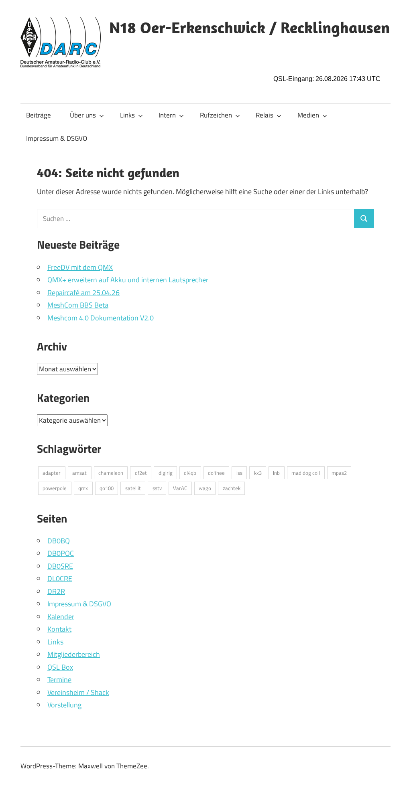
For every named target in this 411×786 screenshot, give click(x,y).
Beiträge (38, 115)
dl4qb (190, 473)
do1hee (216, 473)
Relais (264, 115)
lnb (276, 473)
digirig (166, 473)
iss (239, 473)
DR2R (56, 591)
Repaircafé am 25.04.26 (83, 292)
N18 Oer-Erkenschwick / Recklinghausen (249, 27)
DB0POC (60, 553)
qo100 (107, 488)
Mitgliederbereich (73, 654)
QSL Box (60, 667)
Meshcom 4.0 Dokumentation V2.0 (100, 317)
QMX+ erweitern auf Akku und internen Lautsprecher (127, 279)
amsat (79, 473)
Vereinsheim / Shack (78, 692)
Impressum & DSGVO (56, 138)
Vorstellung (64, 704)
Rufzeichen (216, 115)
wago (205, 488)
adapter (52, 473)
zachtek (231, 488)
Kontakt (59, 629)
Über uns (83, 115)
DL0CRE (59, 578)
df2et (141, 473)
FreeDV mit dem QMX (80, 267)
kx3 (258, 473)
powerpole (55, 488)
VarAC (180, 488)
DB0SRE (60, 566)
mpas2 (339, 473)
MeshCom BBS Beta (77, 305)
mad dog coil (305, 473)
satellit (133, 488)
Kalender (60, 616)
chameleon (110, 473)
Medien (308, 115)
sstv (157, 488)
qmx (83, 488)
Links (127, 115)
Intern (167, 115)
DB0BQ (58, 540)
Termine (59, 679)
